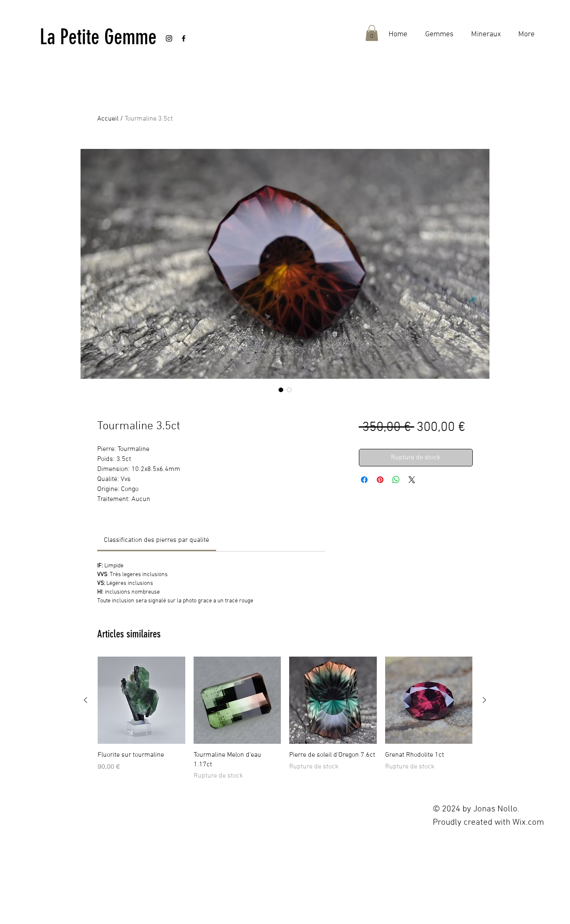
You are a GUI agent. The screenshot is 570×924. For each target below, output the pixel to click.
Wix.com (528, 822)
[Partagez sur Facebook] (364, 480)
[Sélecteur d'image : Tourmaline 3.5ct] (281, 389)
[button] (371, 33)
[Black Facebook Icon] (183, 38)
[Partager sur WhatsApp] (396, 480)
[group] (285, 718)
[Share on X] (412, 480)
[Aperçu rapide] (141, 700)
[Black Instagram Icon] (169, 38)
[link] (156, 540)
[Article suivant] (484, 700)
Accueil (108, 119)
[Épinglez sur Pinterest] (380, 480)
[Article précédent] (86, 700)
